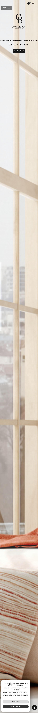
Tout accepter (15, 706)
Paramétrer (15, 701)
